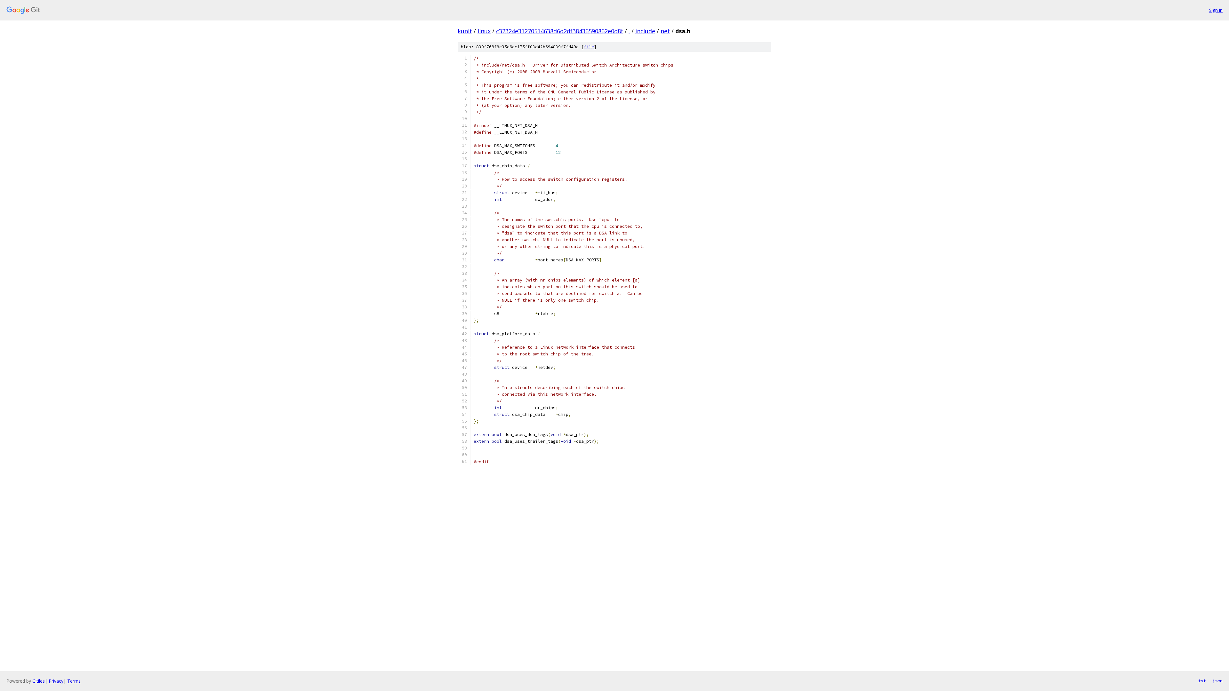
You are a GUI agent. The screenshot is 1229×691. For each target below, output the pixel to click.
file (589, 47)
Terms (74, 681)
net (665, 31)
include (645, 31)
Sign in (1216, 10)
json (1217, 681)
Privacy (56, 681)
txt (1202, 681)
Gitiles (38, 681)
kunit (465, 31)
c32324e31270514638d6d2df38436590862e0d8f (559, 31)
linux (484, 31)
